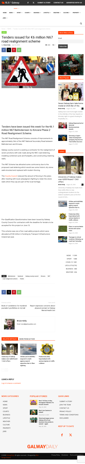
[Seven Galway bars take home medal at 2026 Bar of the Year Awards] (70, 91)
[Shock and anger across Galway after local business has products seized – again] (33, 420)
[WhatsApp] (19, 50)
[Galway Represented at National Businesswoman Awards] (62, 125)
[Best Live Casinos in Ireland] (33, 412)
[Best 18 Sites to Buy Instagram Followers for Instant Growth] (33, 402)
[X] (33, 2)
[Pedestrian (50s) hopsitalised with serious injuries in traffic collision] (47, 349)
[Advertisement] (28, 106)
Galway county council (31, 276)
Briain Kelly (7, 45)
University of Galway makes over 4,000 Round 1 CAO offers (9, 359)
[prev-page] (3, 370)
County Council (11, 176)
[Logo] (17, 8)
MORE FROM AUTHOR (27, 339)
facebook (20, 276)
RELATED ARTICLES (10, 339)
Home (3, 29)
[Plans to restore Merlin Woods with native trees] (62, 229)
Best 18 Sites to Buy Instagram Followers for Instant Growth (46, 402)
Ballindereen (11, 276)
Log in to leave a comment (11, 383)
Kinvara (43, 276)
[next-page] (6, 370)
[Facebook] (27, 2)
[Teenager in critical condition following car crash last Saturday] (62, 239)
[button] (80, 23)
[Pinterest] (14, 50)
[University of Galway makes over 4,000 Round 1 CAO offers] (10, 349)
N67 (49, 276)
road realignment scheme (10, 279)
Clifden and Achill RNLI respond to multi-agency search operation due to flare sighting (27, 361)
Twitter (22, 279)
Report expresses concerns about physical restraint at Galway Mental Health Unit (42, 308)
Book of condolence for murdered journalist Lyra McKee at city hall (14, 307)
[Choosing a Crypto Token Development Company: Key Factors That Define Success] (62, 138)
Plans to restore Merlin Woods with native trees (76, 228)
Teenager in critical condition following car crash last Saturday (76, 239)
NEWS (9, 29)
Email (60, 38)
